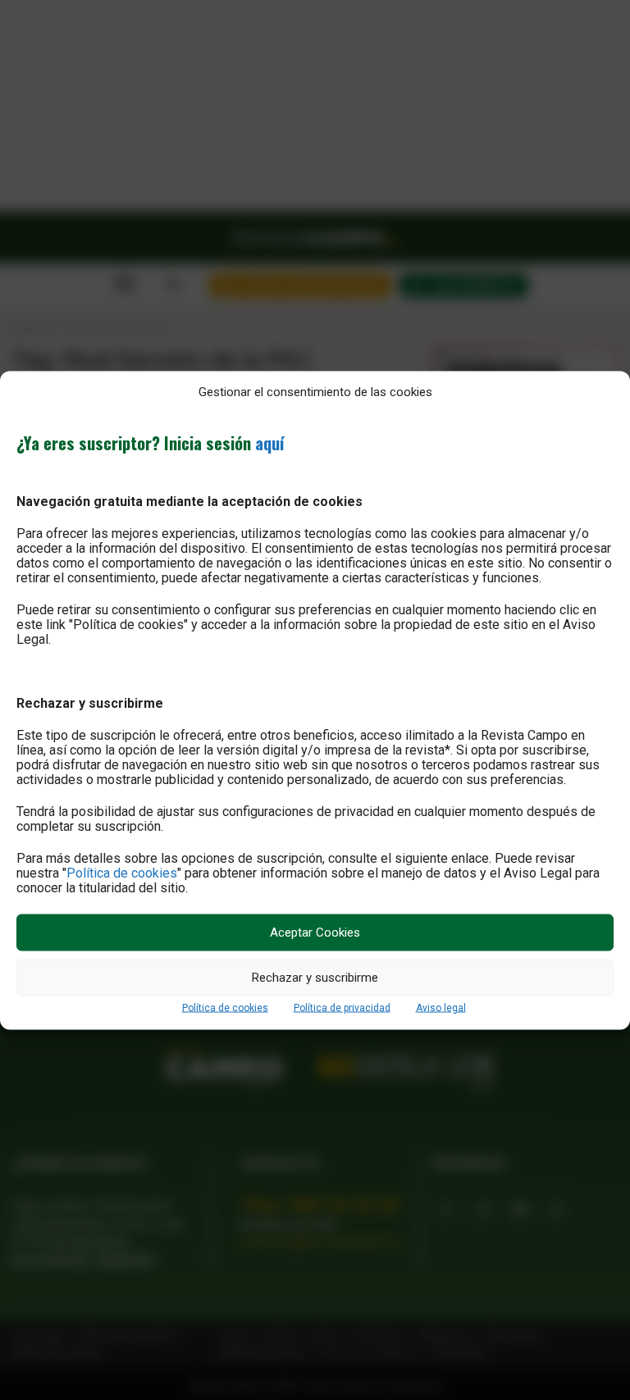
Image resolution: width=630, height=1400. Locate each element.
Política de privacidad (342, 1007)
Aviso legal (441, 1007)
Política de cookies (121, 872)
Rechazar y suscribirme (315, 977)
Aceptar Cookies (315, 932)
